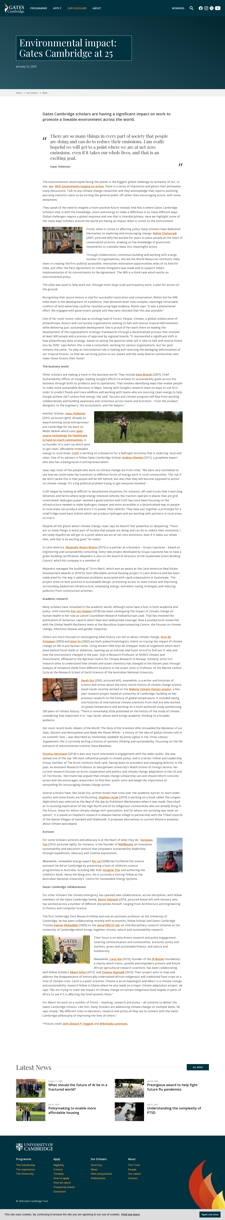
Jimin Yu (75, 641)
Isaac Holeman (75, 413)
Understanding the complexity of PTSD (174, 1110)
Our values (134, 1173)
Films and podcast (101, 1173)
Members (178, 8)
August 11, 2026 (55, 1081)
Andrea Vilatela (132, 457)
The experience (25, 1169)
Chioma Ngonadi (113, 972)
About (97, 8)
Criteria (57, 1169)
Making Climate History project (150, 689)
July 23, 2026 (152, 1104)
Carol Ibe (115, 959)
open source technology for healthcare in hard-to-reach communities (65, 435)
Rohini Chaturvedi (165, 233)
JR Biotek (158, 959)
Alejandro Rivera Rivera (81, 547)
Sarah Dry (87, 680)
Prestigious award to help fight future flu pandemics (172, 1087)
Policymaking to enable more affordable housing (72, 1110)
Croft (75, 453)
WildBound (125, 844)
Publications (98, 1178)
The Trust (134, 1165)
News (44, 93)
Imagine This (111, 870)
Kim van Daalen (81, 611)
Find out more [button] (130, 1214)
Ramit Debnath (108, 899)
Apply (57, 8)
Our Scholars (76, 8)
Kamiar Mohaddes (65, 925)
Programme (38, 8)
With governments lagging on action (79, 186)
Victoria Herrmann (55, 754)
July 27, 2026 (53, 1104)
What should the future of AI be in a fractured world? (77, 1087)
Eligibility (58, 1165)
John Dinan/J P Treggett (78, 1023)
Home (19, 93)
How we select (62, 1182)
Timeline (58, 1173)
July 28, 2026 (152, 1081)
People (132, 1169)
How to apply (61, 1178)
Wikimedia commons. (113, 1023)
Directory (96, 1165)
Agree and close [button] (210, 1214)
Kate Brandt (144, 374)
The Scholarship (25, 1165)
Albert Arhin (78, 972)
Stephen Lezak (108, 797)
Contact (133, 1178)
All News (198, 1067)
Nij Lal (96, 861)
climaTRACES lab (108, 925)
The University (25, 1173)
